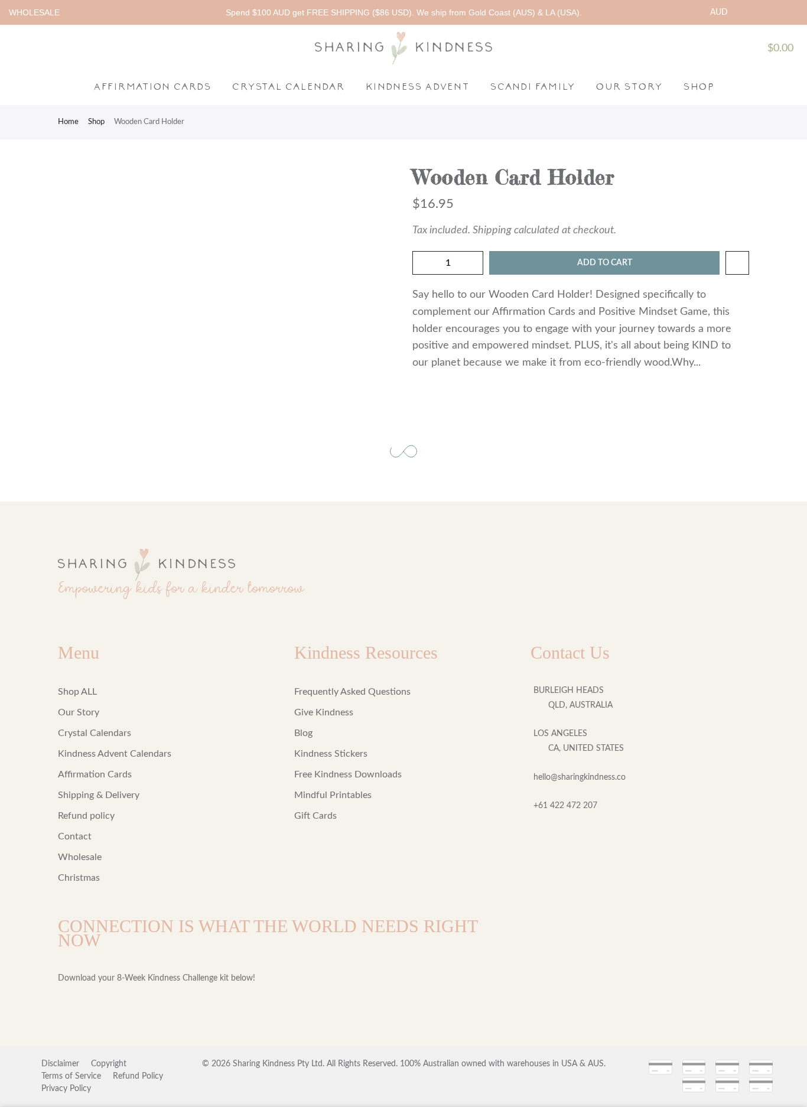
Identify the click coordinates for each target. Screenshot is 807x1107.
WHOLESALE (34, 12)
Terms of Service (71, 1076)
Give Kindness (323, 712)
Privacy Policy (66, 1089)
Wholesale (80, 857)
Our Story (629, 86)
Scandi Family (532, 86)
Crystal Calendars (94, 733)
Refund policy (86, 816)
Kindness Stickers (330, 753)
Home (68, 122)
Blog (303, 733)
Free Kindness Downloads (348, 774)
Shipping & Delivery (98, 795)
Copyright (108, 1064)
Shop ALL (77, 691)
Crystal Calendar (288, 86)
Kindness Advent (417, 86)
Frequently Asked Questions (352, 691)
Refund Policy (138, 1076)
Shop (698, 86)
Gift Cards (315, 816)
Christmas (79, 878)
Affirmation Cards (152, 86)
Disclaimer (60, 1064)
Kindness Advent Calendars (114, 753)
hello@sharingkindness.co (579, 777)
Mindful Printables (333, 795)
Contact (75, 836)
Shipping (492, 230)
